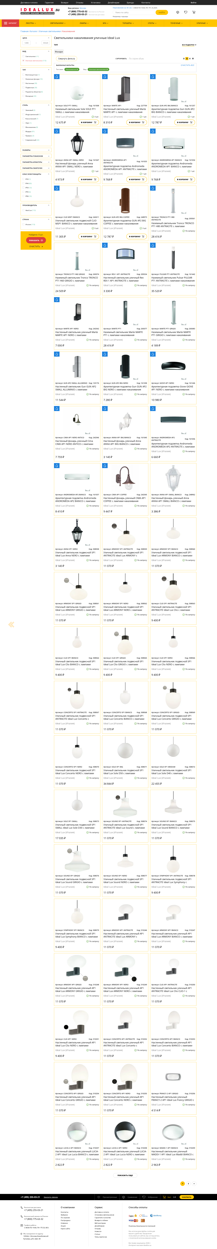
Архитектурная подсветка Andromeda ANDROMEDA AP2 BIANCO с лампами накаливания (75, 500)
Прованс (29, 136)
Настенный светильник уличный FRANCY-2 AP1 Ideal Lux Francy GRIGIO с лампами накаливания (172, 1098)
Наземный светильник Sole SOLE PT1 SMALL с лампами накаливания (75, 111)
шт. (169, 1197)
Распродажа (65, 1220)
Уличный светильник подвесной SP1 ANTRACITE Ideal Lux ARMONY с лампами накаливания (123, 554)
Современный (32, 140)
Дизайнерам (113, 2)
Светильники (32, 56)
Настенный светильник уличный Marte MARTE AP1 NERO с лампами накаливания (76, 334)
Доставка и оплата (29, 2)
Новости (98, 1231)
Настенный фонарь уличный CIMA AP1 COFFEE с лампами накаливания (124, 500)
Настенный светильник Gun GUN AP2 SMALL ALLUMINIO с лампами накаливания (75, 388)
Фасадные (30, 96)
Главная (25, 31)
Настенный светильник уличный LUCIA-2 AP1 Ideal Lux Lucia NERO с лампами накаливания (125, 1153)
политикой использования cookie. (143, 1238)
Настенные (31, 83)
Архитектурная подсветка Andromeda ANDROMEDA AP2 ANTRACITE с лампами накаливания (173, 445)
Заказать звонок (51, 1197)
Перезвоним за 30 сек (122, 8)
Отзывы (79, 2)
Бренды (130, 2)
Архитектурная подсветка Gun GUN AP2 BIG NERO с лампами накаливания (125, 388)
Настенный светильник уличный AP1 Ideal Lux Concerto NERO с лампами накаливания (123, 1098)
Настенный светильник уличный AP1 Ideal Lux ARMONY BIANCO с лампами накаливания (171, 935)
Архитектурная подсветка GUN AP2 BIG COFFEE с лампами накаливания (124, 222)
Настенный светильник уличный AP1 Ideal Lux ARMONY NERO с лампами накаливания (123, 990)
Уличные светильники (50, 31)
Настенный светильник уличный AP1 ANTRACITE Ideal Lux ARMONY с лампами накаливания (123, 935)
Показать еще (125, 1175)
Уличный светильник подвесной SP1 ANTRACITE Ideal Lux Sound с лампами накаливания (124, 826)
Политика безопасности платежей (142, 1226)
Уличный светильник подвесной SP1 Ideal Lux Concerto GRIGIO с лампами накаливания (171, 717)
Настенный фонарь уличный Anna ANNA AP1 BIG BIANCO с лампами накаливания (122, 442)
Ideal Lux (30, 210)
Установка (95, 2)
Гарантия (49, 2)
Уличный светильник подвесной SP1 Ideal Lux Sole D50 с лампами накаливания (123, 772)
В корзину (86, 122)
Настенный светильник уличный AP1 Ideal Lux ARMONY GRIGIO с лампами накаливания (75, 990)
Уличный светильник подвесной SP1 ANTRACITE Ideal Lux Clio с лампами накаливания (171, 608)
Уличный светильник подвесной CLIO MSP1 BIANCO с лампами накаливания (76, 222)
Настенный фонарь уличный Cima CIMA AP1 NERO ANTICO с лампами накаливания (74, 442)
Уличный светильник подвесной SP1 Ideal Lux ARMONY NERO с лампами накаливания (123, 608)
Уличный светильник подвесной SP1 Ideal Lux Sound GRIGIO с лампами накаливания (75, 881)
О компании (68, 1207)
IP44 (28, 183)
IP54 (28, 188)
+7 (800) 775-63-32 (86, 11)
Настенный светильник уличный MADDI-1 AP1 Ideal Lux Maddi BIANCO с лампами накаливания (172, 1153)
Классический (31, 119)
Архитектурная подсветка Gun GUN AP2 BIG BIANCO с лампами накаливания (173, 111)
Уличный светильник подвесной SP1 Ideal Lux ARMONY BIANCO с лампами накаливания (171, 554)
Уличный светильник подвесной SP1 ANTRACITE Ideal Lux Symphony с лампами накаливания (171, 881)
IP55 (28, 192)
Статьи (97, 1234)
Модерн (30, 131)
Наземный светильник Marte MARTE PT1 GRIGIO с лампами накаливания (171, 334)
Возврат (64, 2)
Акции (63, 1226)
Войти (193, 2)
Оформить (186, 1197)
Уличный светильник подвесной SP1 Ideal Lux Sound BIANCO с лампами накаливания (171, 826)
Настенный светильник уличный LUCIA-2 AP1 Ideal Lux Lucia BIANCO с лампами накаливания (77, 1153)
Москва (83, 8)
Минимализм (31, 127)
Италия (30, 224)
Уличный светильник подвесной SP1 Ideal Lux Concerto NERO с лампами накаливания (75, 772)
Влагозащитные (32, 75)
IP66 (28, 196)
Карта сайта (65, 1228)
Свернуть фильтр (66, 58)
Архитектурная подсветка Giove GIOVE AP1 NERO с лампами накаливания (172, 388)
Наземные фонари (34, 79)
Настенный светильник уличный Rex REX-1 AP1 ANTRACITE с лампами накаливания (123, 279)
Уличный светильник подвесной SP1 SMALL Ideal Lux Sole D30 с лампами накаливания (75, 826)
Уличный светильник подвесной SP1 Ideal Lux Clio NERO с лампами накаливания (171, 663)
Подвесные (31, 87)
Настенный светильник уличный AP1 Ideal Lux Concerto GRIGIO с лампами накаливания (75, 1098)
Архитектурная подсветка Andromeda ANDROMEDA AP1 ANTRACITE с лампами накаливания (125, 168)
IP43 (28, 179)
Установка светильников (104, 1215)
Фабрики (64, 1215)
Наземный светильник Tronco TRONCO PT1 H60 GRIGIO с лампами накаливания (76, 279)
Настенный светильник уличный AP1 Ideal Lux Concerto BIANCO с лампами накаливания (171, 1044)
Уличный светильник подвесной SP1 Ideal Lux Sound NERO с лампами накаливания (123, 881)
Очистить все (187, 65)
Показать (34, 240)
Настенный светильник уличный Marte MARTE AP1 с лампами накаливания (124, 111)
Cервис (99, 1207)
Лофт (28, 123)
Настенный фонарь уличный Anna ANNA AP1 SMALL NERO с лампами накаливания (74, 165)
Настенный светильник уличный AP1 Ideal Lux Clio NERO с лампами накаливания (75, 1044)
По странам (65, 1217)
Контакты (146, 2)
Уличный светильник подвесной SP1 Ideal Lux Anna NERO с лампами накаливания (75, 554)
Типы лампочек (101, 1237)
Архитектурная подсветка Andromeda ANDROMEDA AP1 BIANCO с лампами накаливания (171, 165)
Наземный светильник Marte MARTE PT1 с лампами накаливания (123, 334)
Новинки (64, 1223)
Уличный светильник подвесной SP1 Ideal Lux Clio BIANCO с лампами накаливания (75, 663)
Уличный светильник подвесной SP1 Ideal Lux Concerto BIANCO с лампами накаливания (123, 717)
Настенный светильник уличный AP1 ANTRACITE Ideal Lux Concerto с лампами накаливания (123, 1044)
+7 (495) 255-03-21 (86, 14)
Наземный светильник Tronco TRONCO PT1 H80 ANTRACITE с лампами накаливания (172, 225)
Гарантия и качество (103, 1217)
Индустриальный (33, 114)
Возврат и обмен (101, 1220)
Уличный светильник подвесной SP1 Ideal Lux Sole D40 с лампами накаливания (171, 772)
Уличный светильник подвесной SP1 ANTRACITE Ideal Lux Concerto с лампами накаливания (75, 717)
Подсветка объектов (34, 92)
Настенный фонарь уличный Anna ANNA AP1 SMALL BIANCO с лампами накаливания (171, 500)
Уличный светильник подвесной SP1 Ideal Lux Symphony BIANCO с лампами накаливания (76, 935)
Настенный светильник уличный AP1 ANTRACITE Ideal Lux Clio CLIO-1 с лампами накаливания (171, 990)
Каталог (13, 23)
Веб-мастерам (100, 1223)
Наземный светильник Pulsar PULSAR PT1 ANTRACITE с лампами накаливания (173, 279)
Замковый (30, 110)
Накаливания (71, 69)
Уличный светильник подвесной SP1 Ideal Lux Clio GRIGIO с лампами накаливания (123, 663)
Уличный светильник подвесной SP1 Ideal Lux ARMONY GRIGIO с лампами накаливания (75, 608)
